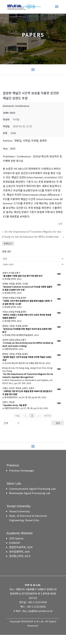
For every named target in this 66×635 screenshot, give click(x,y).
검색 (58, 423)
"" (22, 275)
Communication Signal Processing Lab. (32, 488)
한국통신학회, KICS (19, 556)
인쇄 (60, 223)
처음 (17, 415)
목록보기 (8, 243)
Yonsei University (19, 511)
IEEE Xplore (16, 538)
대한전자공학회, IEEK (21, 547)
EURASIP (14, 542)
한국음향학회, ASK (19, 551)
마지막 (47, 415)
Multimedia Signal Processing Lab (29, 493)
